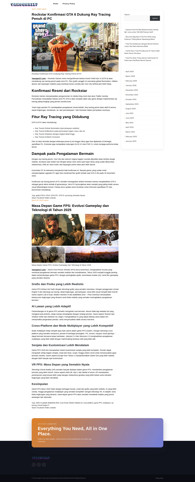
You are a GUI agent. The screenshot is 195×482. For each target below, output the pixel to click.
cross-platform (88, 403)
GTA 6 (48, 195)
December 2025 (132, 90)
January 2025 (131, 141)
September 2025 (132, 104)
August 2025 (131, 109)
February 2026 (131, 81)
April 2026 (130, 71)
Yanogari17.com (39, 78)
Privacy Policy (69, 4)
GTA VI (61, 195)
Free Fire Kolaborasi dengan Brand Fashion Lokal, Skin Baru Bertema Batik (141, 45)
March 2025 (130, 132)
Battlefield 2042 (53, 403)
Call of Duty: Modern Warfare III (71, 403)
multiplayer (106, 403)
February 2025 (131, 136)
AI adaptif (43, 403)
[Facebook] (34, 465)
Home (55, 4)
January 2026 (131, 85)
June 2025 (130, 118)
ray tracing (68, 195)
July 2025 (129, 113)
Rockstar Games (79, 195)
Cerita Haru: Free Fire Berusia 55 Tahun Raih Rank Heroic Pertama (142, 52)
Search (127, 14)
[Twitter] (39, 465)
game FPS (98, 403)
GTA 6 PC (54, 195)
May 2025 (129, 123)
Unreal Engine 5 (43, 405)
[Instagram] (44, 465)
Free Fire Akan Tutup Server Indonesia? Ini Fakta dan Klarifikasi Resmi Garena (141, 59)
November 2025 (132, 95)
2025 (38, 403)
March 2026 (130, 76)
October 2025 (131, 99)
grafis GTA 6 (40, 195)
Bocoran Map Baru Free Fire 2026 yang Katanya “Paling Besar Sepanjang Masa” (140, 38)
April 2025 (130, 127)
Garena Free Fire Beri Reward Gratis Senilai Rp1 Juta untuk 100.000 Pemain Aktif (141, 31)
